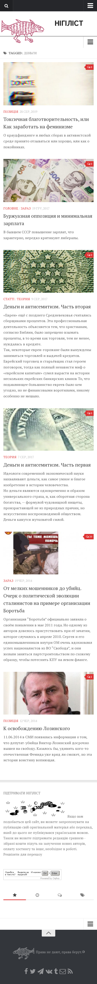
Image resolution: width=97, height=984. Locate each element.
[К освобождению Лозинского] (48, 693)
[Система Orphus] (32, 878)
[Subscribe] (63, 971)
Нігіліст (69, 24)
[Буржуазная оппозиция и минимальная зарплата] (48, 180)
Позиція (10, 111)
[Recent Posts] (37, 895)
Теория (23, 299)
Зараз (26, 208)
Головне (10, 208)
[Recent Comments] (59, 895)
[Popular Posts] (14, 895)
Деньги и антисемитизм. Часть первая (47, 464)
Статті (8, 299)
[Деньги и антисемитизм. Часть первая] (48, 429)
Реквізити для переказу (22, 854)
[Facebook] (26, 971)
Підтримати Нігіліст (21, 793)
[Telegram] (40, 971)
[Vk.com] (49, 971)
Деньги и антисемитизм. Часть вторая (47, 306)
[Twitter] (33, 971)
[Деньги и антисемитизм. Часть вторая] (48, 271)
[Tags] (82, 895)
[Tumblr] (56, 971)
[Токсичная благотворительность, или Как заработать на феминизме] (48, 83)
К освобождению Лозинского (36, 728)
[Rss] (70, 971)
